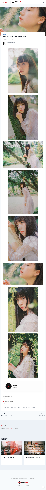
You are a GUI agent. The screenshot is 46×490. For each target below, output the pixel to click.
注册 (11, 428)
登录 (8, 428)
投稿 (12, 407)
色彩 (37, 407)
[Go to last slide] (3, 453)
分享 (8, 407)
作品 (5, 407)
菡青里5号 (6, 459)
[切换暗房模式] (43, 487)
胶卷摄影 (19, 407)
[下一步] (43, 453)
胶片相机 (33, 407)
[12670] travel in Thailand (9, 401)
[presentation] (11, 448)
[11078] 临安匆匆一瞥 (8, 457)
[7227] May (6, 403)
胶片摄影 (28, 407)
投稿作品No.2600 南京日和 (33, 457)
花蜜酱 (6, 39)
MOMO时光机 (30, 459)
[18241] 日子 (6, 398)
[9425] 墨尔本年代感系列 (6, 414)
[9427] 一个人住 (41, 414)
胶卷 (15, 407)
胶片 (24, 407)
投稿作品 (4, 34)
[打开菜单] (44, 2)
